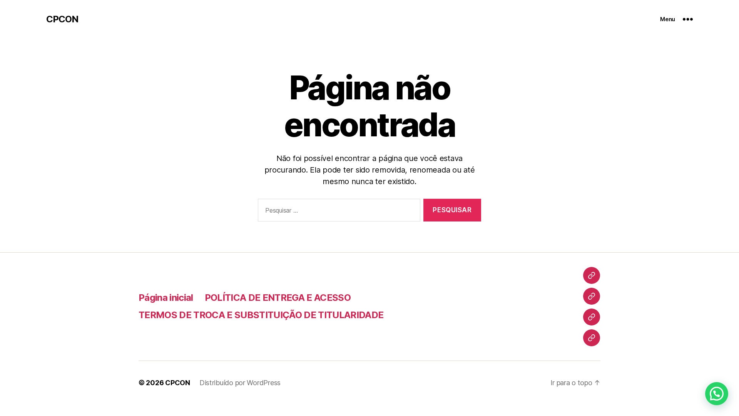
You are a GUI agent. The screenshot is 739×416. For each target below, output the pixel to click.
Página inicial (166, 297)
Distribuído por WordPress (240, 383)
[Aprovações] (591, 317)
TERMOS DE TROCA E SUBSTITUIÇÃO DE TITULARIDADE (261, 314)
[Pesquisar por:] (337, 212)
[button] (716, 393)
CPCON (62, 19)
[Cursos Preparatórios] (591, 296)
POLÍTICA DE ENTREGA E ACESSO (278, 297)
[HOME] (591, 275)
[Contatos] (591, 337)
